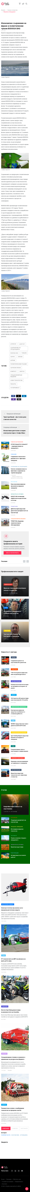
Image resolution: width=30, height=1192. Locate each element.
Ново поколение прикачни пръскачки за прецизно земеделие (18, 486)
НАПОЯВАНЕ (14, 835)
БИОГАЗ (22, 371)
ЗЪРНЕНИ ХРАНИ (15, 367)
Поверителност (19, 1181)
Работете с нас (17, 1179)
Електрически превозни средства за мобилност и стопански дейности (18, 712)
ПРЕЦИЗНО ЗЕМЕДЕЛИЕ (17, 826)
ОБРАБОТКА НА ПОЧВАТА (17, 494)
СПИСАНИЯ (13, 454)
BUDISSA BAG (14, 353)
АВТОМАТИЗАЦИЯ (16, 681)
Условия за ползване (7, 1181)
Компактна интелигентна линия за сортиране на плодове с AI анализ (19, 686)
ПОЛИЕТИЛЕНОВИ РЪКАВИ (18, 364)
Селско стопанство (12, 10)
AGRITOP (22, 344)
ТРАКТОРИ (7, 630)
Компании (6, 1128)
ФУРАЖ (12, 360)
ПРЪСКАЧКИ (14, 481)
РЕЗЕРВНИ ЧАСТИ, (6, 1135)
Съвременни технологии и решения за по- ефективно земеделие (18, 458)
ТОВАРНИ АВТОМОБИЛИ (17, 441)
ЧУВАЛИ (24, 353)
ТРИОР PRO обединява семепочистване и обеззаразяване (17, 523)
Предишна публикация (13, 414)
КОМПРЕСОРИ (8, 584)
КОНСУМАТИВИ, (15, 1135)
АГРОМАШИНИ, (24, 1135)
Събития (15, 1128)
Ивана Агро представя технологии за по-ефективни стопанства (19, 775)
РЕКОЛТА (13, 384)
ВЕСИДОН (4, 1132)
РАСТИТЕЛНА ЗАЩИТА (7, 904)
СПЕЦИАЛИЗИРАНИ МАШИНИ (16, 375)
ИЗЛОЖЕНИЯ (14, 817)
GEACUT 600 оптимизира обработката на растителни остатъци (18, 498)
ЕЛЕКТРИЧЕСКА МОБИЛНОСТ (19, 706)
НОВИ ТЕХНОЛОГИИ (16, 380)
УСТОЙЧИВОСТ (15, 387)
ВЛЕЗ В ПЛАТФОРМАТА (12, 552)
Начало (3, 10)
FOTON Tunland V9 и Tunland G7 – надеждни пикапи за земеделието (19, 446)
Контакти (4, 1184)
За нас (3, 1179)
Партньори (24, 1128)
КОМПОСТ (13, 371)
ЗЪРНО (12, 356)
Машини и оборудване (9, 11)
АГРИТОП (13, 344)
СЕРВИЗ (14, 657)
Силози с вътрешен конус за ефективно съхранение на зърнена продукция (19, 470)
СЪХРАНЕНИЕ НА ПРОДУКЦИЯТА (15, 348)
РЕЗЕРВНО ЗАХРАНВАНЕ (18, 758)
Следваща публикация (10, 427)
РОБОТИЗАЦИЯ (14, 852)
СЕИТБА (14, 694)
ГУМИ (5, 607)
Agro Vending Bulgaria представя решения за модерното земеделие (19, 737)
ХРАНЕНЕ (4, 1053)
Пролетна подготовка (17, 847)
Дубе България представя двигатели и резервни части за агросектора (19, 510)
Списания (8, 1179)
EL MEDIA (18, 1186)
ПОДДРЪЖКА (14, 506)
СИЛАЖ (20, 356)
